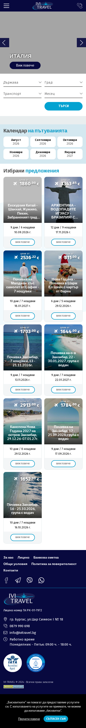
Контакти (10, 570)
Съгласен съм (56, 718)
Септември (43, 141)
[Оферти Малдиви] (22, 286)
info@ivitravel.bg (23, 633)
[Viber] (30, 580)
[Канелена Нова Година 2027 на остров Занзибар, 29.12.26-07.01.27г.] (22, 434)
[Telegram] (18, 580)
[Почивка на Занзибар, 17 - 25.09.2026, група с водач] (63, 434)
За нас (8, 557)
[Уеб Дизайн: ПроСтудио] (13, 685)
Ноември (16, 153)
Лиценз (23, 557)
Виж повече (25, 65)
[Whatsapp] (41, 580)
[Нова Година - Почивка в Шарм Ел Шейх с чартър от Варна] (63, 286)
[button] (81, 42)
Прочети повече (29, 719)
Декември (43, 153)
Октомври (70, 141)
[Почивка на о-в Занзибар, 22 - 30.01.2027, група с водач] (63, 360)
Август (16, 141)
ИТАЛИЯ (21, 55)
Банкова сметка (46, 557)
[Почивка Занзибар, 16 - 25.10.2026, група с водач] (22, 507)
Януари (69, 153)
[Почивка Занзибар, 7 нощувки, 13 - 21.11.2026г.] (22, 360)
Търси (63, 106)
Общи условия (15, 564)
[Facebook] (6, 580)
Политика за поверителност (54, 564)
